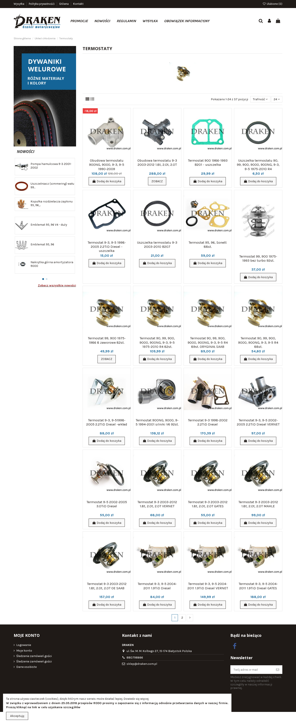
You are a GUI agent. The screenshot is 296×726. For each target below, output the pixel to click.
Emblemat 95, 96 (42, 244)
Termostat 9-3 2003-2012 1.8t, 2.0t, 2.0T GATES (208, 504)
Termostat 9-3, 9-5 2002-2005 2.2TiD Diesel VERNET (258, 422)
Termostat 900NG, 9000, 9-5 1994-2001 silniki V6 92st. (157, 422)
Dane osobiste (26, 667)
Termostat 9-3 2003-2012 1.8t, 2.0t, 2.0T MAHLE (258, 504)
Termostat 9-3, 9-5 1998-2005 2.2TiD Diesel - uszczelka (107, 246)
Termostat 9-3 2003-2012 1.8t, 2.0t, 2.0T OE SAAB (107, 586)
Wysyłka (19, 3)
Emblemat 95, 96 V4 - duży (49, 225)
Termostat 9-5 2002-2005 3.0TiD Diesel (106, 504)
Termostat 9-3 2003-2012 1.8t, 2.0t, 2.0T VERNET (157, 504)
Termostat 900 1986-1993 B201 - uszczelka (208, 162)
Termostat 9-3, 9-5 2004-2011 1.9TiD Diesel (157, 586)
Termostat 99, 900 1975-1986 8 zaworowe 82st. (107, 340)
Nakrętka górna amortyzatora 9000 (52, 264)
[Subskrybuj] (277, 669)
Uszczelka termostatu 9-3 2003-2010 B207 (157, 244)
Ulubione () (274, 3)
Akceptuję (17, 716)
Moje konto (24, 650)
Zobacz (157, 181)
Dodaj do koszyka (109, 181)
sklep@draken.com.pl (142, 664)
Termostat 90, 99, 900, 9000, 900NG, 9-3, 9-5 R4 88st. (258, 342)
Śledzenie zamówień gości (34, 656)
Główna (64, 3)
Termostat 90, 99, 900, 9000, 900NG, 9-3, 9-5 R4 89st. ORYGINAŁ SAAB (208, 342)
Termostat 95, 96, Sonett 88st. (208, 244)
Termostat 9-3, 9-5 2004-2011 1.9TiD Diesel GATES (258, 586)
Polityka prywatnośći (42, 3)
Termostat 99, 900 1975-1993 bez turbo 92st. (258, 258)
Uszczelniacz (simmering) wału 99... (52, 185)
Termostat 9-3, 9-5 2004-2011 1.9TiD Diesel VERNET (207, 586)
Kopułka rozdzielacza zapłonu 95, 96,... (52, 203)
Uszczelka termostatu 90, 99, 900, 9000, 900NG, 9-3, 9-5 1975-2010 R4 (258, 164)
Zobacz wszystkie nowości (57, 285)
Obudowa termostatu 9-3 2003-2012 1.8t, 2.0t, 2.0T (157, 162)
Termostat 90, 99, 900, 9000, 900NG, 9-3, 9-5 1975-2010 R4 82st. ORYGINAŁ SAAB (157, 344)
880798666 (135, 657)
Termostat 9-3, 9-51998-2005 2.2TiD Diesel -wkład (106, 422)
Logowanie (23, 645)
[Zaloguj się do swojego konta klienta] (269, 21)
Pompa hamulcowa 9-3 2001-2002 (51, 165)
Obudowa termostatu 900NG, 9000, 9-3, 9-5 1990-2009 (106, 164)
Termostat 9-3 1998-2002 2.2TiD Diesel (208, 422)
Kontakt (78, 3)
